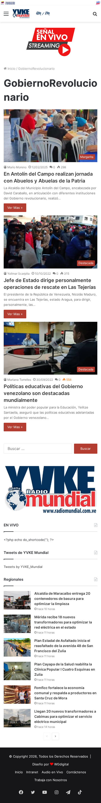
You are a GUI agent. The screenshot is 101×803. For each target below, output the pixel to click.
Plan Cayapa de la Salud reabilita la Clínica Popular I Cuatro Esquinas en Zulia (64, 669)
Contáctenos (76, 772)
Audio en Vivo (52, 772)
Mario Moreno (16, 167)
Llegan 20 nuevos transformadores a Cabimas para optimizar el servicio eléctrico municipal (65, 716)
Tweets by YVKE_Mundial (23, 567)
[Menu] (6, 15)
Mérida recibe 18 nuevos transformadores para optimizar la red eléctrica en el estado (63, 622)
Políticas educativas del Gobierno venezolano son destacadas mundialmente (43, 393)
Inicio (11, 68)
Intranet (32, 772)
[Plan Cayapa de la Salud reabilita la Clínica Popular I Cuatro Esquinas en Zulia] (17, 671)
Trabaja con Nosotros (50, 780)
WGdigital (61, 764)
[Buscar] (94, 15)
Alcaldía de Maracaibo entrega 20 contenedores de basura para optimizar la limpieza (62, 598)
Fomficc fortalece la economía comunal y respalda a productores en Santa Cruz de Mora (65, 693)
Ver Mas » (15, 208)
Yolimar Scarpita (18, 273)
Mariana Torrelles (19, 379)
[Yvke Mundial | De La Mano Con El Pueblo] (31, 13)
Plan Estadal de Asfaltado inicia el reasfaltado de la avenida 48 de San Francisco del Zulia (63, 645)
